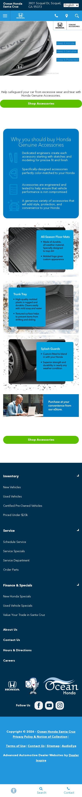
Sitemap (53, 746)
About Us (10, 629)
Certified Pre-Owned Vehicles (22, 505)
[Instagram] (60, 705)
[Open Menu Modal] (5, 16)
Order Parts (11, 569)
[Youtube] (49, 705)
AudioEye (69, 746)
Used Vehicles (12, 496)
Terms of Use (16, 746)
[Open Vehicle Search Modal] (77, 16)
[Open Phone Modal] (56, 16)
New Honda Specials (17, 596)
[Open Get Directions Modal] (67, 16)
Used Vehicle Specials (17, 605)
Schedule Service (14, 542)
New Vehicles (12, 487)
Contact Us (11, 640)
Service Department (16, 560)
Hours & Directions (17, 650)
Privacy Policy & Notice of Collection (40, 736)
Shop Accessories (41, 103)
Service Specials (14, 551)
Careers (9, 660)
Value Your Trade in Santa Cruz (24, 615)
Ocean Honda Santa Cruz (56, 731)
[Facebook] (38, 705)
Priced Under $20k (15, 515)
